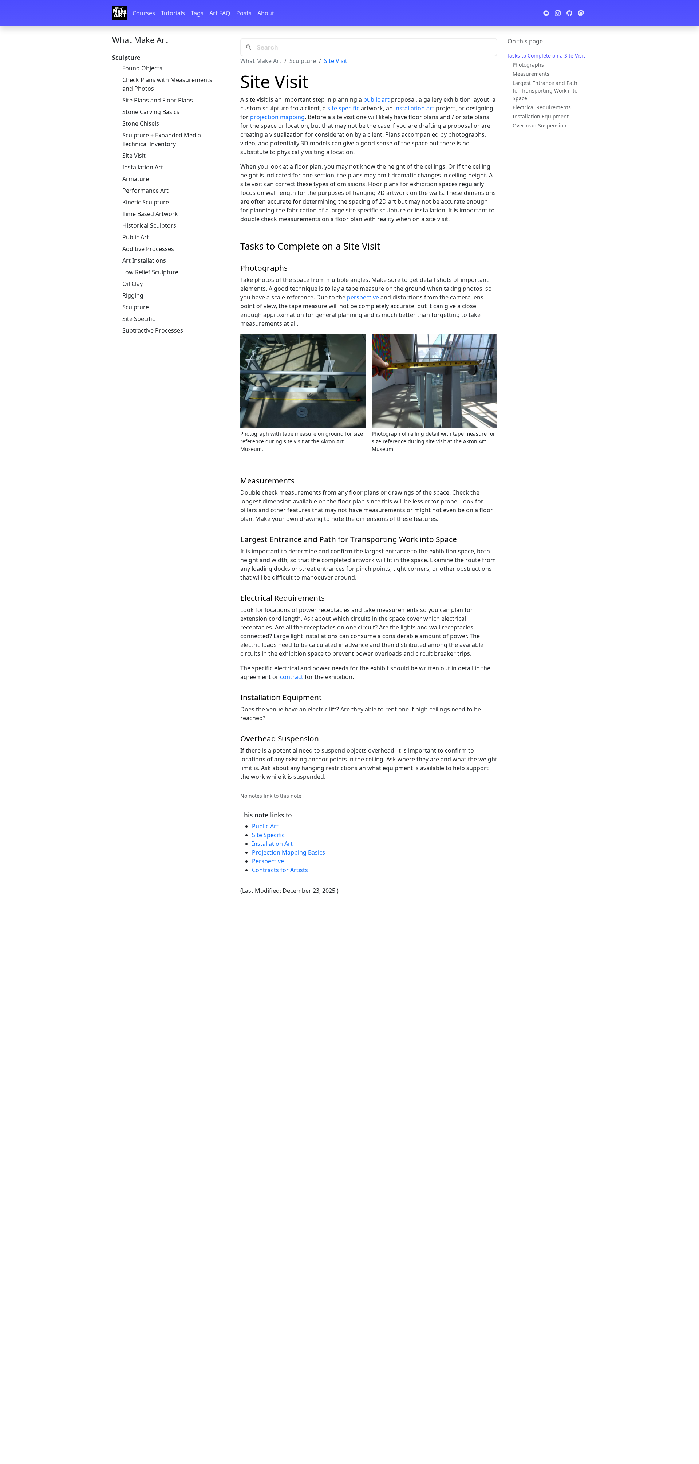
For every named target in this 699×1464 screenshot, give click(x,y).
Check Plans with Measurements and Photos (167, 84)
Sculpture (135, 307)
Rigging (132, 295)
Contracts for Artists (280, 870)
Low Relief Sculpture (150, 272)
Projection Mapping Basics (288, 852)
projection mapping (277, 117)
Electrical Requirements (542, 107)
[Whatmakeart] (119, 13)
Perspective (268, 861)
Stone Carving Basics (150, 112)
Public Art (135, 237)
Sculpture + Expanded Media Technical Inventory (161, 139)
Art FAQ (219, 13)
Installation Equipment (541, 116)
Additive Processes (148, 249)
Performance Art (145, 191)
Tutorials (173, 13)
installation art (414, 108)
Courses (144, 13)
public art (376, 99)
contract (291, 677)
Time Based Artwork (150, 214)
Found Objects (142, 68)
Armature (135, 179)
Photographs (528, 64)
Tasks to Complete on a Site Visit (546, 55)
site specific (343, 108)
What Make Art (140, 39)
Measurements (531, 73)
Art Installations (144, 260)
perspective (363, 297)
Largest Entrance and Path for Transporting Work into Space (545, 90)
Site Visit (134, 156)
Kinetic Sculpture (145, 202)
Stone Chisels (140, 123)
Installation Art (142, 167)
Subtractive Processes (152, 330)
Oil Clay (132, 284)
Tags (197, 13)
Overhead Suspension (539, 125)
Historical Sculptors (149, 225)
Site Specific (138, 319)
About (265, 13)
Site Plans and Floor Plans (157, 100)
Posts (244, 13)
